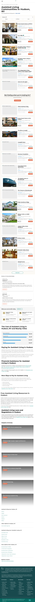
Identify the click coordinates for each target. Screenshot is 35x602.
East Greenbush (4, 515)
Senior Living (3, 4)
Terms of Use (4, 590)
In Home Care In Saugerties (6, 548)
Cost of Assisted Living (8, 483)
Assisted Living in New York (7, 388)
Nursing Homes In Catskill (6, 546)
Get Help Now (17, 100)
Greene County (4, 534)
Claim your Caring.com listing (7, 561)
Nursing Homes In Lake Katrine (7, 550)
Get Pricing (30, 41)
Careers (20, 592)
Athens (2, 511)
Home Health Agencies (5, 525)
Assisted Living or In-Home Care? (10, 455)
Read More (5, 442)
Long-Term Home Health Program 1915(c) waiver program (17, 366)
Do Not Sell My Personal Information (5, 594)
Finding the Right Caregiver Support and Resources (14, 441)
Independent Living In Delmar (6, 555)
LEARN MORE (31, 28)
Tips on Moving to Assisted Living (10, 496)
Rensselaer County (4, 539)
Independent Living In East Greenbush (8, 554)
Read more (4, 289)
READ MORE (17, 13)
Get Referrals (13, 586)
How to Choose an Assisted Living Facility (12, 469)
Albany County (4, 536)
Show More (17, 272)
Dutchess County (4, 541)
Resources (4, 586)
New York (13, 4)
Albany (2, 520)
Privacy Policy (4, 591)
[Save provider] (16, 24)
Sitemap (3, 589)
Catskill (2, 513)
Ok (29, 600)
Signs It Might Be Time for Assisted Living (12, 428)
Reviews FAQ (21, 591)
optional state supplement (8, 368)
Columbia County (4, 532)
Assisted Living (8, 4)
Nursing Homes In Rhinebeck (6, 552)
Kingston (3, 518)
